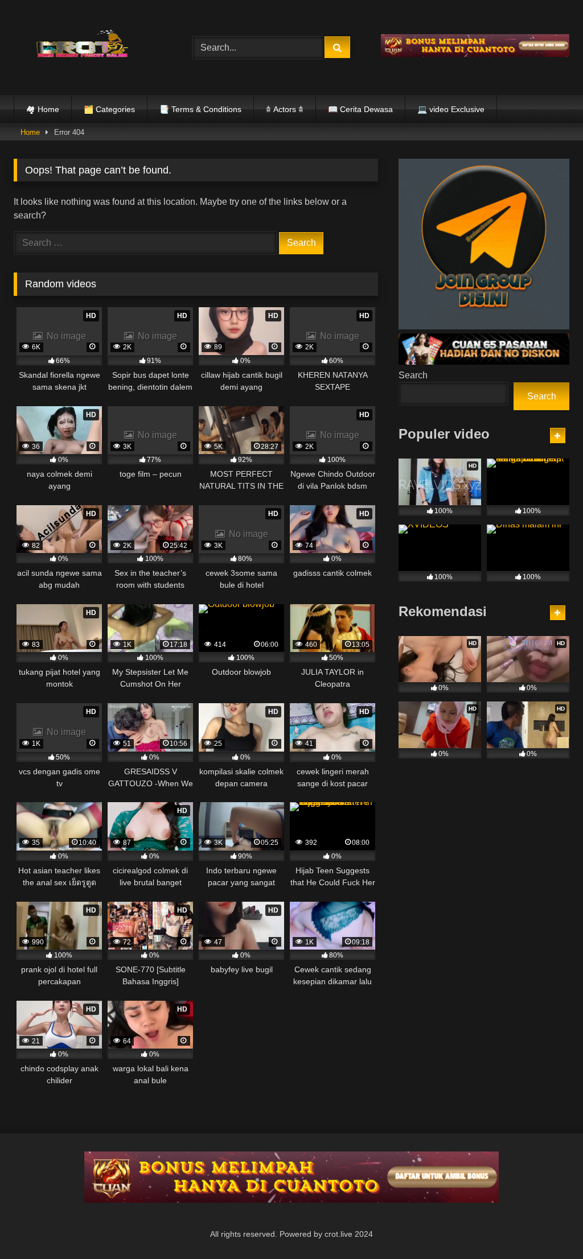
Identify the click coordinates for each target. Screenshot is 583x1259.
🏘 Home (42, 109)
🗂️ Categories (109, 109)
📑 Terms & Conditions (200, 109)
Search (413, 375)
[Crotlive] (90, 45)
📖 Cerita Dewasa (360, 109)
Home (30, 132)
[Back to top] (547, 1225)
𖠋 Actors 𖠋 (284, 109)
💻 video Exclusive (451, 109)
